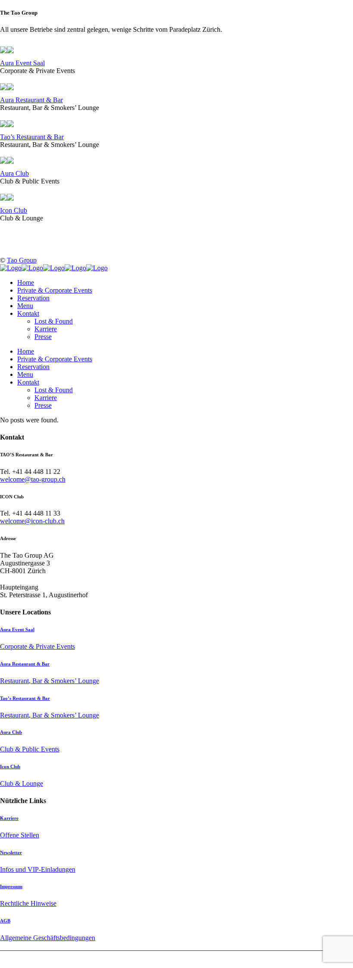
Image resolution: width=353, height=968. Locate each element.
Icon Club (13, 210)
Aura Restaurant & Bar (31, 100)
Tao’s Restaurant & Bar (32, 136)
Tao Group (22, 260)
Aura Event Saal (22, 63)
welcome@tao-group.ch (32, 479)
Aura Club (14, 173)
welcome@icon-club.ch (32, 521)
